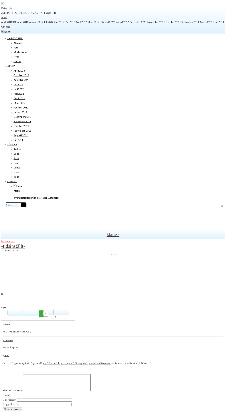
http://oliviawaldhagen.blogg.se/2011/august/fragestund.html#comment (77, 363)
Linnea (17, 167)
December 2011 (138, 21)
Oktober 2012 (20, 21)
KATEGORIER (15, 38)
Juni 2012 (59, 21)
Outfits (51, 12)
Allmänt (7, 12)
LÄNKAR (12, 144)
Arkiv (4, 17)
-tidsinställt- (13, 245)
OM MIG (12, 181)
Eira (16, 162)
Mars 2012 (93, 21)
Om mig (5, 26)
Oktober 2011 (173, 21)
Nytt (41, 12)
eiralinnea (8, 340)
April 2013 (6, 21)
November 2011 (156, 21)
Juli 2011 (219, 21)
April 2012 (81, 21)
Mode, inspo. (29, 12)
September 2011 (190, 21)
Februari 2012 (107, 21)
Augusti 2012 (36, 21)
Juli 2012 (48, 21)
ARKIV (11, 65)
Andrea (17, 149)
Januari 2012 (122, 21)
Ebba (16, 153)
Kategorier (7, 8)
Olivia (6, 356)
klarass (113, 234)
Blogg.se (5, 31)
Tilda (16, 176)
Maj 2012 (70, 21)
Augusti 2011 (207, 21)
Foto (17, 12)
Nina (16, 172)
